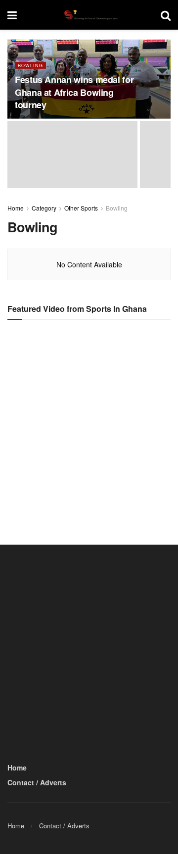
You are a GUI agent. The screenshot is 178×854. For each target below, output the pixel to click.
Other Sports (81, 208)
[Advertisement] (89, 423)
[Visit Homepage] (88, 15)
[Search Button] (166, 15)
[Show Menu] (12, 15)
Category (44, 208)
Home (15, 208)
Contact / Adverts (36, 782)
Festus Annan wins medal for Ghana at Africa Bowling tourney (74, 92)
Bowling (30, 65)
